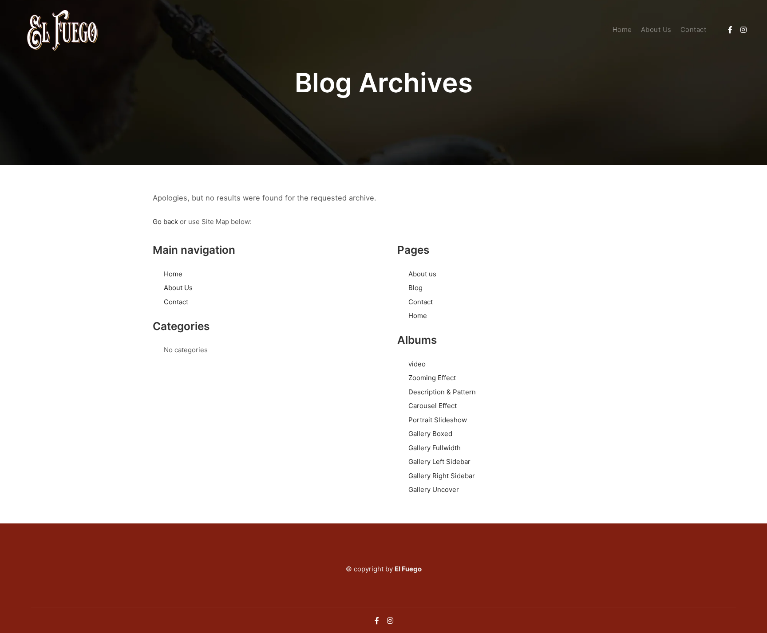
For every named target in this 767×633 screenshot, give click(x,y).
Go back (165, 221)
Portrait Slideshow (437, 420)
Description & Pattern (442, 392)
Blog (415, 287)
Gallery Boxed (430, 433)
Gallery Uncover (433, 489)
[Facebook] (730, 29)
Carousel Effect (432, 405)
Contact (176, 302)
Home (173, 274)
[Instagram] (743, 29)
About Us (178, 287)
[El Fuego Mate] (62, 30)
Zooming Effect (432, 378)
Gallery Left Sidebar (439, 461)
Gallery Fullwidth (434, 448)
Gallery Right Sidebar (441, 476)
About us (422, 274)
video (417, 364)
